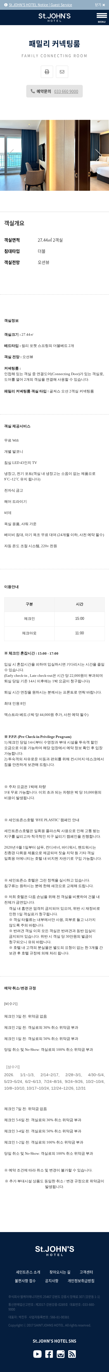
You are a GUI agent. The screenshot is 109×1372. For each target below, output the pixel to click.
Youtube (37, 1354)
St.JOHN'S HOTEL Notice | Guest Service (40, 4)
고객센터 (86, 1272)
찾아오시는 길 (59, 1272)
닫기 (98, 4)
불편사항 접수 (25, 1280)
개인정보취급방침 (81, 1280)
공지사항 (51, 1280)
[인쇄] (47, 72)
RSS (72, 1354)
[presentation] (10, 155)
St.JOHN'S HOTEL (54, 17)
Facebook (49, 1354)
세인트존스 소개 (28, 1272)
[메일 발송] (62, 72)
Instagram (61, 1354)
